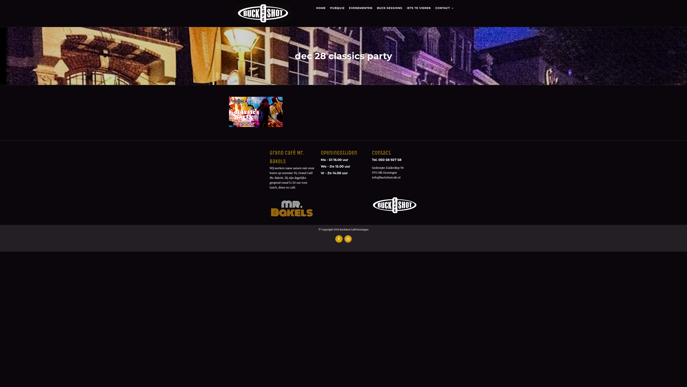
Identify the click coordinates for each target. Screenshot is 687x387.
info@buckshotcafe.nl (386, 177)
